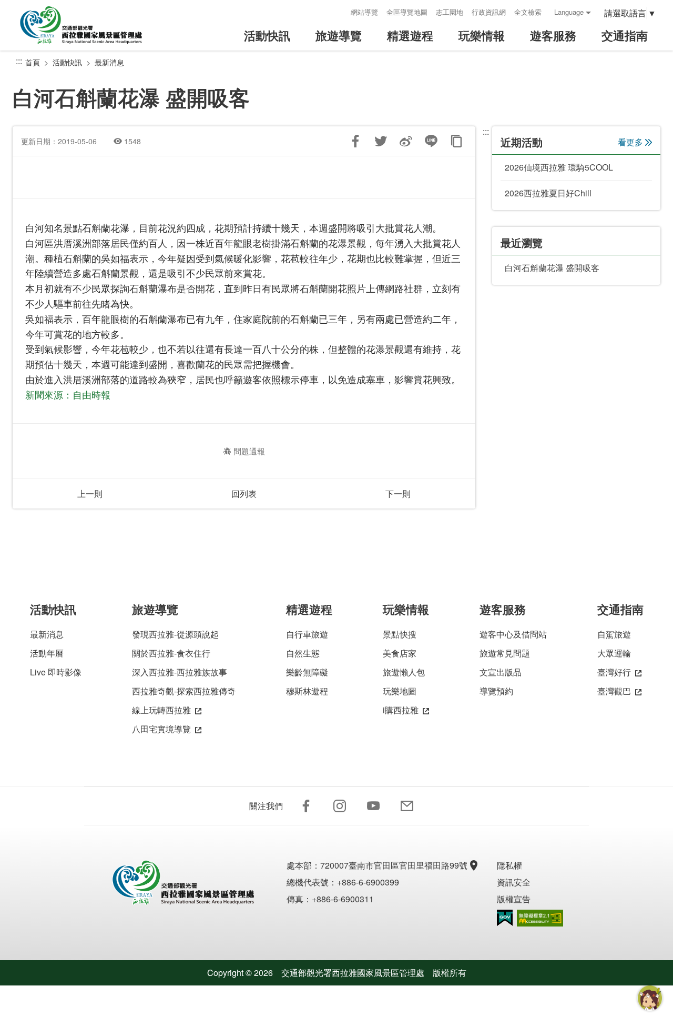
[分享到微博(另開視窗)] (405, 141)
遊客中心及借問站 (513, 634)
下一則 (398, 493)
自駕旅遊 (614, 634)
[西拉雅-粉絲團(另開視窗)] (306, 805)
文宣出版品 (501, 672)
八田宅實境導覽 (161, 729)
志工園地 (449, 12)
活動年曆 (47, 653)
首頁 (32, 62)
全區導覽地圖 (406, 12)
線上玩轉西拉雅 (161, 710)
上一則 (90, 493)
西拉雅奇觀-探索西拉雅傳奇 (184, 691)
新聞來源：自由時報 (67, 394)
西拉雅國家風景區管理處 (88, 25)
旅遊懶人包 (404, 672)
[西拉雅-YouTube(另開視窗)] (373, 805)
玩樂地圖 (399, 691)
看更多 (630, 142)
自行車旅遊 (307, 634)
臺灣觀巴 (614, 691)
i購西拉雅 (401, 710)
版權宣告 (514, 899)
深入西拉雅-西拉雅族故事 (179, 672)
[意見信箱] (406, 805)
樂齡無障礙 (307, 672)
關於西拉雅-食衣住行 (171, 653)
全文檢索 (528, 12)
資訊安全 (514, 882)
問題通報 (249, 450)
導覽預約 (496, 691)
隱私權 (509, 865)
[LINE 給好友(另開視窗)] (431, 141)
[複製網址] (456, 141)
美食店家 (399, 653)
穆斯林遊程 (307, 691)
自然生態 (303, 653)
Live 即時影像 (55, 672)
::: (339, 12)
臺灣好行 (614, 672)
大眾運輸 (614, 653)
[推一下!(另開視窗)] (380, 141)
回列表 (244, 493)
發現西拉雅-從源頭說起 (175, 634)
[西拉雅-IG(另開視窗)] (339, 805)
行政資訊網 (489, 12)
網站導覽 (364, 12)
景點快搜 (399, 634)
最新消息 (109, 62)
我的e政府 (505, 918)
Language (569, 12)
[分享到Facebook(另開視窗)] (355, 141)
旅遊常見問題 (505, 653)
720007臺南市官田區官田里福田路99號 (393, 865)
